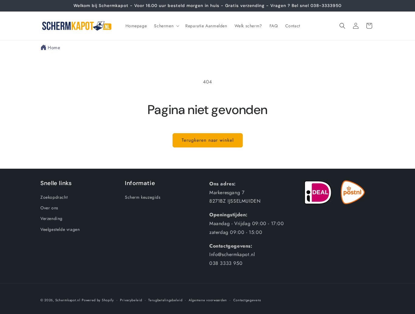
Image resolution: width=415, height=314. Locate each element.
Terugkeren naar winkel (208, 140)
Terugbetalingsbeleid (165, 300)
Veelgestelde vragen (60, 229)
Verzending (51, 218)
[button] (166, 25)
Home (54, 47)
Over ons (49, 208)
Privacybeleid (131, 300)
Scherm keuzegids (143, 197)
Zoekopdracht (53, 197)
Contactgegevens (247, 300)
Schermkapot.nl (68, 300)
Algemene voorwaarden (208, 300)
